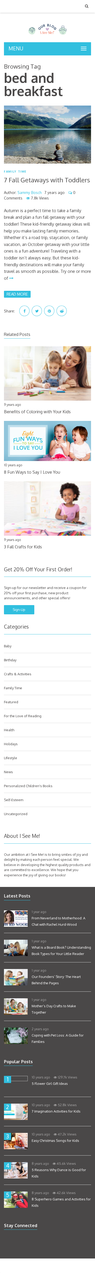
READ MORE (17, 294)
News (8, 772)
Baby (7, 646)
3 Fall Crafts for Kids (23, 546)
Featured (11, 702)
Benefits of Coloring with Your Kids (37, 411)
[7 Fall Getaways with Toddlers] (47, 135)
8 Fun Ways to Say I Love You (32, 472)
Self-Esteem (13, 800)
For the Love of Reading (22, 716)
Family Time (15, 171)
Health (9, 730)
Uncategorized (15, 814)
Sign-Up (19, 609)
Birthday (10, 660)
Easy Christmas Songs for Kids (55, 1140)
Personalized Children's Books (28, 786)
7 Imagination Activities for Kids (56, 1111)
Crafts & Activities (17, 674)
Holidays (11, 744)
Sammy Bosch (29, 192)
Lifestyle (10, 758)
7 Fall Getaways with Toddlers (47, 180)
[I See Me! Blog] (47, 35)
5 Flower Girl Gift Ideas (50, 1083)
